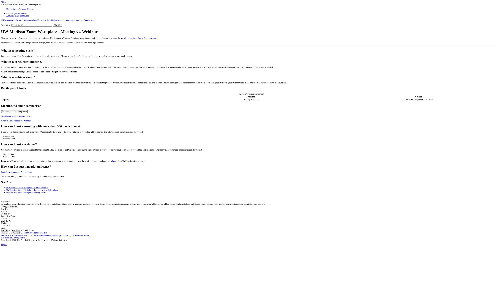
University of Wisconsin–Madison (77, 235)
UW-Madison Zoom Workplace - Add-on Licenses (27, 188)
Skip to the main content (11, 2)
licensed (115, 161)
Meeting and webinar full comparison (16, 116)
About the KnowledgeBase (17, 16)
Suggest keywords (10, 207)
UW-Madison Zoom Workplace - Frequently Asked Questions (32, 190)
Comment (28, 233)
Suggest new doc (39, 233)
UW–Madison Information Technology (45, 235)
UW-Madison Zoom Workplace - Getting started (26, 192)
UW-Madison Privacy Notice (13, 238)
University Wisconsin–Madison (20, 9)
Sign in (4, 244)
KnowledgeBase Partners (16, 13)
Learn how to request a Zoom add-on (16, 172)
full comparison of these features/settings (140, 38)
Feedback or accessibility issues (14, 235)
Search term (6, 25)
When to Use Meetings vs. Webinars (16, 121)
